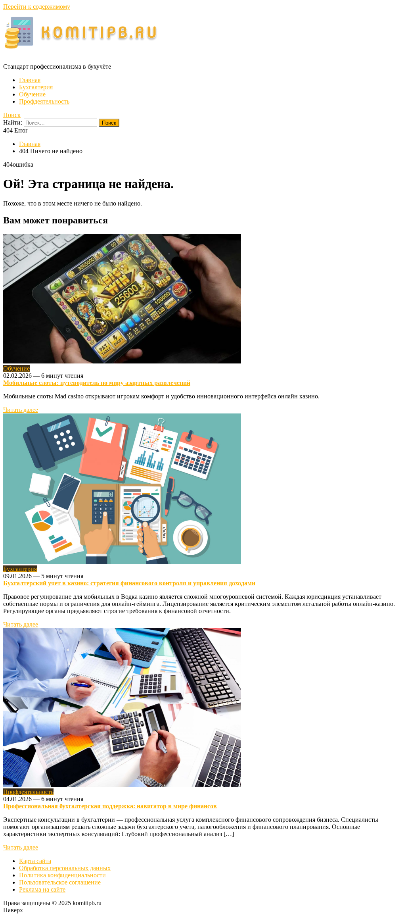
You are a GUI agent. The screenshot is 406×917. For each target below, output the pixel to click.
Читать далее (20, 409)
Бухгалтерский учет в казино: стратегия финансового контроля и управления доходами (129, 583)
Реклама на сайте (42, 889)
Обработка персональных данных (65, 868)
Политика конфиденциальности (62, 875)
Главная (29, 80)
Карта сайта (35, 860)
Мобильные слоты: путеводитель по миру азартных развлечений (96, 382)
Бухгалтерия (36, 87)
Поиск (12, 115)
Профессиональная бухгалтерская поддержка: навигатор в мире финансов (110, 806)
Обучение (32, 94)
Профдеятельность (44, 101)
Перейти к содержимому (36, 6)
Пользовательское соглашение (60, 882)
